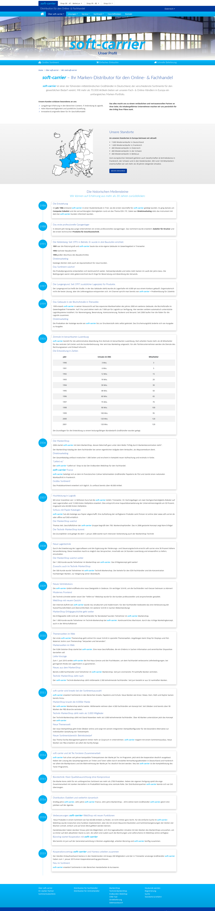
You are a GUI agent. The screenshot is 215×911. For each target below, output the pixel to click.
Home (40, 70)
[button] (71, 3)
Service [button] (85, 14)
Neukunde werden (152, 888)
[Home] (42, 14)
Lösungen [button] (72, 14)
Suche (147, 894)
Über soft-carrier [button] (55, 14)
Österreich (169, 9)
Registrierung (150, 891)
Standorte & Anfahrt (153, 897)
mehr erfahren (118, 171)
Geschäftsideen (114, 14)
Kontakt (128, 14)
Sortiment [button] (98, 14)
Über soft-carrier (52, 70)
